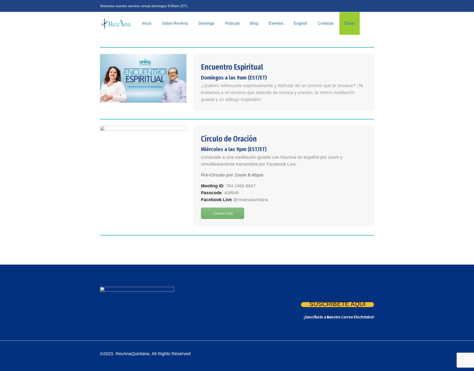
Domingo (206, 23)
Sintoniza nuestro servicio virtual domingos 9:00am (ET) (143, 6)
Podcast (232, 23)
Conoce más (223, 213)
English (300, 23)
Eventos (276, 23)
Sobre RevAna (175, 23)
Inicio (146, 23)
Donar (349, 23)
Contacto (326, 23)
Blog (254, 23)
